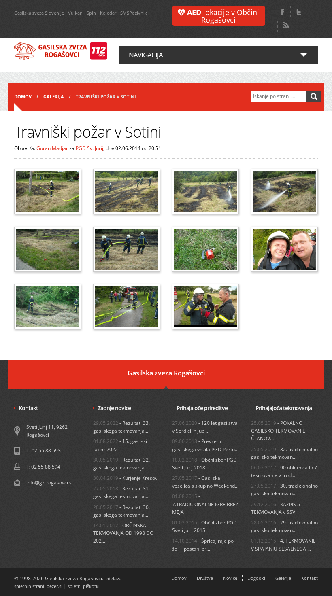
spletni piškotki (84, 586)
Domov (23, 96)
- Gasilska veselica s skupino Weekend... (205, 482)
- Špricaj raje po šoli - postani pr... (203, 544)
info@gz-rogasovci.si (49, 482)
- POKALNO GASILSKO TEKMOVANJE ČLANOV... (278, 431)
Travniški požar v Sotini (106, 96)
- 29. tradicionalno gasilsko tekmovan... (284, 526)
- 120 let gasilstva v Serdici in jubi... (205, 427)
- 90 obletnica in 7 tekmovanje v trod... (284, 471)
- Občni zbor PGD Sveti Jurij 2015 (204, 526)
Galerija (53, 96)
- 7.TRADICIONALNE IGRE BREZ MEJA (205, 504)
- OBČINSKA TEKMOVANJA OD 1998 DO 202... (123, 533)
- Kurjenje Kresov (125, 478)
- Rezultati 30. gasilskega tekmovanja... (121, 511)
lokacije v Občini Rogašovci (223, 16)
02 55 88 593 (46, 450)
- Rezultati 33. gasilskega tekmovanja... (121, 427)
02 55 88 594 (45, 466)
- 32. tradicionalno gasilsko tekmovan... (284, 453)
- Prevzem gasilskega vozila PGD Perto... (205, 445)
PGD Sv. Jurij (89, 148)
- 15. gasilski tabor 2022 (120, 445)
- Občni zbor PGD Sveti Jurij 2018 (204, 463)
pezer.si (54, 586)
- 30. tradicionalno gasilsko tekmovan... (284, 489)
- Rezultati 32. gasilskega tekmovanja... (121, 463)
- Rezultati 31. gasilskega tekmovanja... (121, 492)
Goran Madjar (52, 148)
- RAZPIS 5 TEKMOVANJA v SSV (275, 508)
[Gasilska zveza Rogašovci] (60, 51)
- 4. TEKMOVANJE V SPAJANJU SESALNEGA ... (283, 544)
